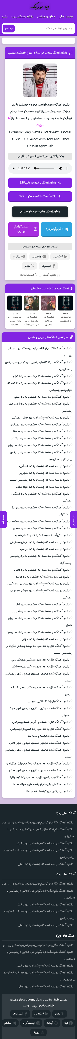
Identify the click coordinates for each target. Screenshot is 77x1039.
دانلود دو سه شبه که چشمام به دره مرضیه (44, 549)
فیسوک (46, 265)
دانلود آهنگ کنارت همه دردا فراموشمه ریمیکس (40, 722)
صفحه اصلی (66, 16)
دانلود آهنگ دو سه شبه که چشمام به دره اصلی (41, 396)
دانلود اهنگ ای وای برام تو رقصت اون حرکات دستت (39, 784)
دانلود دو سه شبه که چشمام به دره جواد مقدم (42, 486)
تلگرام (16, 256)
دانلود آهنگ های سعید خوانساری (40, 211)
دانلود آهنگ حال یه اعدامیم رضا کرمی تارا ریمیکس (39, 728)
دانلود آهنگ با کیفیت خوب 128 (37, 196)
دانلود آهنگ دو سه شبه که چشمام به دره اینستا (41, 431)
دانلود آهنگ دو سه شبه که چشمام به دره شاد (42, 604)
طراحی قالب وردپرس (42, 1005)
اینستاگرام (29, 1023)
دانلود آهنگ (49, 275)
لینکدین (58, 256)
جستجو (9, 28)
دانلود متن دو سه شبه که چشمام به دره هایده (42, 576)
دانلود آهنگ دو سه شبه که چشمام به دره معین (41, 528)
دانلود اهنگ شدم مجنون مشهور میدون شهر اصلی (39, 770)
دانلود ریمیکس (46, 16)
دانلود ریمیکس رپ (22, 16)
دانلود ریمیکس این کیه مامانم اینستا (47, 791)
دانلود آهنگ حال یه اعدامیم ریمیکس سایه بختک (40, 666)
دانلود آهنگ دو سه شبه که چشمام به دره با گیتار (41, 376)
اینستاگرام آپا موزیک (21, 229)
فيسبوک (18, 1013)
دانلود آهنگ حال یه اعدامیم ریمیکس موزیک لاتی (40, 659)
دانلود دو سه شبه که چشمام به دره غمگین (44, 466)
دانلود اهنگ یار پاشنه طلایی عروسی (48, 701)
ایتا (66, 1023)
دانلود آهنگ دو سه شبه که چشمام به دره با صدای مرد (38, 632)
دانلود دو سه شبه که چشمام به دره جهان (45, 639)
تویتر (27, 265)
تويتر (57, 1013)
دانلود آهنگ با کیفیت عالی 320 (38, 182)
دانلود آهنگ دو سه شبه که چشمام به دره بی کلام (40, 438)
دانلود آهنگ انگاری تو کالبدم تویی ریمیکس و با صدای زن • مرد (37, 822)
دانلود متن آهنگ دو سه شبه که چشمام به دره (42, 535)
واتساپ (36, 256)
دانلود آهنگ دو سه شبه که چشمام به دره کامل (41, 569)
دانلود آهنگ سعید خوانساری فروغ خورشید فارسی (37, 52)
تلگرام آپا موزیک (54, 229)
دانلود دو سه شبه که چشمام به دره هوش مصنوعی (39, 542)
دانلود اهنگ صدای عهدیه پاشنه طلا (48, 735)
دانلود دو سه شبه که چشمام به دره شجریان (44, 472)
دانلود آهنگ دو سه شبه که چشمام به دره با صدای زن (38, 445)
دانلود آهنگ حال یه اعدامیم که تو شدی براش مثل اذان (37, 763)
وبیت (26, 1005)
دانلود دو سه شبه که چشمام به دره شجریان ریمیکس (38, 583)
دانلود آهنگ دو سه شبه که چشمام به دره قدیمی (40, 611)
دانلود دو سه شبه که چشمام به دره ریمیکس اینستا (39, 479)
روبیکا (36, 1032)
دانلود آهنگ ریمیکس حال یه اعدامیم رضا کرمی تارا (39, 777)
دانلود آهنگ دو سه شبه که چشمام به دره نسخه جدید (38, 521)
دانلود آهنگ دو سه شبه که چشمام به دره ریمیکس (39, 424)
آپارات (49, 1023)
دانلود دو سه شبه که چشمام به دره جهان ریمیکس (40, 417)
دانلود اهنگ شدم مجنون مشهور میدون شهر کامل (39, 742)
